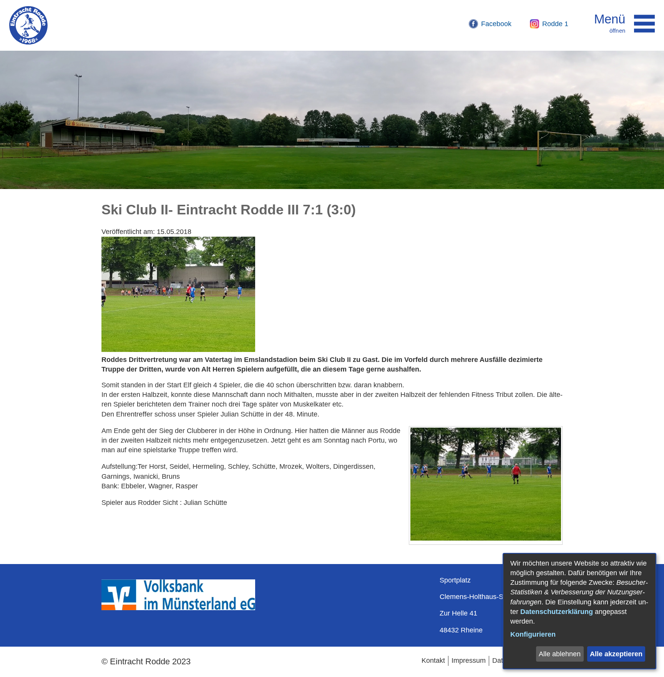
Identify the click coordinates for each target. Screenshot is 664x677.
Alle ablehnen (560, 654)
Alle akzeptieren (616, 654)
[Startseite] (28, 25)
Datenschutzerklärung (556, 612)
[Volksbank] (178, 608)
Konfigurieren (533, 634)
